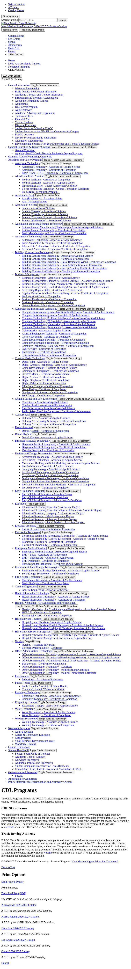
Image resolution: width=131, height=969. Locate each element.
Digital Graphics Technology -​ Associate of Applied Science (54, 364)
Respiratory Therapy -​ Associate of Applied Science (50, 705)
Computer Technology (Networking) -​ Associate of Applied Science (58, 324)
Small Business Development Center (34, 740)
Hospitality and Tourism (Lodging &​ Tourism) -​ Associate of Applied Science (63, 628)
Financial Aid (22, 119)
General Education (25, 150)
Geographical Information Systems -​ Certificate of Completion (55, 481)
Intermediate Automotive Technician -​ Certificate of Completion (56, 246)
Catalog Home (16, 10)
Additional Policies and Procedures (34, 762)
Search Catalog (9, 19)
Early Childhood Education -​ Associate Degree (47, 494)
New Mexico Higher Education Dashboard (95, 861)
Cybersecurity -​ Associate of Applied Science (46, 330)
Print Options (16, 54)
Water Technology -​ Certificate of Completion (46, 715)
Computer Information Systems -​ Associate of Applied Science (55, 315)
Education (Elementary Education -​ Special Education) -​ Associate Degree (62, 510)
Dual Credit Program (26, 106)
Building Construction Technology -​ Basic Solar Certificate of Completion (62, 265)
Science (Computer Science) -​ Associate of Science (49, 217)
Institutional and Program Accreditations (36, 97)
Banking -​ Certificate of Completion (41, 296)
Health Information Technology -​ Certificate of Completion (53, 599)
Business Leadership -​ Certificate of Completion (48, 302)
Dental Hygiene (23, 434)
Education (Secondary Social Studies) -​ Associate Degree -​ (53, 522)
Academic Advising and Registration (35, 113)
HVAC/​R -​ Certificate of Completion (42, 612)
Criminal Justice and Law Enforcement (36, 398)
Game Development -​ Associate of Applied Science (49, 367)
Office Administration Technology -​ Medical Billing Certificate (55, 669)
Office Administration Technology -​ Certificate (47, 666)
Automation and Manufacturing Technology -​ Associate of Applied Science (62, 227)
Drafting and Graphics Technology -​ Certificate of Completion (55, 478)
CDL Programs (23, 737)
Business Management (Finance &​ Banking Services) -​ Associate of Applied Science (67, 280)
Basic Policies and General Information (36, 91)
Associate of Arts (24, 195)
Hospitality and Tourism (28, 618)
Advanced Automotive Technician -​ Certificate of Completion (55, 249)
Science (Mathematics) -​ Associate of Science (46, 220)
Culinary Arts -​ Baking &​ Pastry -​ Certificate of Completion (54, 421)
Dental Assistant (23, 427)
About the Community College (31, 100)
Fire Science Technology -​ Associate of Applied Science (52, 580)
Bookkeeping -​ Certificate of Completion (44, 663)
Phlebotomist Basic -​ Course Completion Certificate (49, 185)
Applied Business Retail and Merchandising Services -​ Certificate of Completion (65, 293)
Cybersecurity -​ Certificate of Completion (44, 348)
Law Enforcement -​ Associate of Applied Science (48, 408)
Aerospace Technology (27, 163)
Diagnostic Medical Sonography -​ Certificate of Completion (54, 447)
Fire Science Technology (28, 576)
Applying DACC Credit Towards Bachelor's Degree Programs (49, 153)
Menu (32, 29)
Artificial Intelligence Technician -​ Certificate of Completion (54, 333)
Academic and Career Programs (25, 159)
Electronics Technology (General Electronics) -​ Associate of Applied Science (63, 538)
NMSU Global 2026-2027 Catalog (20, 916)
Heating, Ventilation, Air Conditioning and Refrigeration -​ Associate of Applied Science (69, 609)
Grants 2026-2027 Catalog (15, 951)
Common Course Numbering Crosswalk (30, 156)
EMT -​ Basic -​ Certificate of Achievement (44, 554)
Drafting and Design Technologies (33, 453)
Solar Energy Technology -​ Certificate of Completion (50, 573)
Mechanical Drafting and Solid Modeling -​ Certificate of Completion (59, 484)
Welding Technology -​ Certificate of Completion (48, 725)
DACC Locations (24, 134)
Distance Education (25, 125)
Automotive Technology (28, 236)
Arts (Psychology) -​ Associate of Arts (42, 198)
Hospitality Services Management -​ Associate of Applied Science (57, 638)
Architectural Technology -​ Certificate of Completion (50, 472)
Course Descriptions (19, 747)
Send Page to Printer (12, 881)
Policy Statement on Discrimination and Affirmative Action (40, 781)
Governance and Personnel (22, 772)
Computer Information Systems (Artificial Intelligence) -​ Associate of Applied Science (68, 312)
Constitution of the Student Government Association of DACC (49, 769)
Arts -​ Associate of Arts (34, 201)
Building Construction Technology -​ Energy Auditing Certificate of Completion (64, 268)
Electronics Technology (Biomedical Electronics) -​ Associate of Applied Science (65, 535)
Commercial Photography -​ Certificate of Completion (50, 370)
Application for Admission (22, 778)
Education (20, 503)
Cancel (5, 962)
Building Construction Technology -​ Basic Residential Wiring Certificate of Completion (69, 261)
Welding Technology (26, 718)
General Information (19, 85)
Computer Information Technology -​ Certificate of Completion (55, 342)
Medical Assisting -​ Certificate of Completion (46, 179)
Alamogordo (15, 44)
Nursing (19, 641)
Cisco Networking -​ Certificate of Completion (46, 336)
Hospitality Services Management (33, 631)
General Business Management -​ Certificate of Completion (53, 305)
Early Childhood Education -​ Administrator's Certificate (52, 500)
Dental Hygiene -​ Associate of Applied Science (47, 437)
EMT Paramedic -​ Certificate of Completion (45, 560)
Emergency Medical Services (30, 548)
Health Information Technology (32, 593)
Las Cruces (14, 38)
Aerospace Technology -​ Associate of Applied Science (51, 166)
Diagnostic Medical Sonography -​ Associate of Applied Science (56, 444)
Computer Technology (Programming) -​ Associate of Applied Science (59, 327)
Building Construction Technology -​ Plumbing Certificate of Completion (61, 271)
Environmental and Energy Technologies (37, 567)
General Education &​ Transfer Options (29, 146)
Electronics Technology (27, 532)
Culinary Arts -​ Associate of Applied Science (46, 418)
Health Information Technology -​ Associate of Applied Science (55, 596)
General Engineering (26, 586)
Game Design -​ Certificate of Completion (44, 389)
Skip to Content (16, 4)
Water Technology (25, 708)
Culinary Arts (22, 414)
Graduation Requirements (29, 140)
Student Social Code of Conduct (32, 753)
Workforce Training (25, 743)
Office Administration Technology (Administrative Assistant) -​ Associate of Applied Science (71, 654)
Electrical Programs (25, 525)
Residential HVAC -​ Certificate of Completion (47, 615)
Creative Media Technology (30, 358)
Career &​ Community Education (32, 734)
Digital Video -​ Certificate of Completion (44, 383)
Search (62, 20)
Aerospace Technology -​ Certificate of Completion (49, 169)
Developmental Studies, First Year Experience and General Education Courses (57, 143)
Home (11, 60)
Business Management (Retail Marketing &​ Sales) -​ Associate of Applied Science (65, 287)
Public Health (22, 682)
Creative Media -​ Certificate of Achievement (45, 374)
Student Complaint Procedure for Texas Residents (42, 765)
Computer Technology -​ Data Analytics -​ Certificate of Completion (58, 345)
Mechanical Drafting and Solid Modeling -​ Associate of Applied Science (61, 463)
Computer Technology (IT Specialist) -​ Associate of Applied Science (59, 321)
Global (12, 41)
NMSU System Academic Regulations (35, 137)
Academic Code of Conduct (30, 756)
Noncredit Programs (19, 66)
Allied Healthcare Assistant (29, 176)
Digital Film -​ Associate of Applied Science (45, 361)
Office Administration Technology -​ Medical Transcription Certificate (59, 672)
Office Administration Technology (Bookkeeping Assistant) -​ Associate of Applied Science (70, 657)
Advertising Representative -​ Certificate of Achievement (52, 290)
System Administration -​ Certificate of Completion (49, 355)
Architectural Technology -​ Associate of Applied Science (52, 456)
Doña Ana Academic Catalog (24, 63)
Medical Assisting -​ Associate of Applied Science (48, 182)
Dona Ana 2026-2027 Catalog (17, 928)
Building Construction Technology (33, 252)
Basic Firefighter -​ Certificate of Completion (45, 583)
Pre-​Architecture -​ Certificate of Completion (45, 487)
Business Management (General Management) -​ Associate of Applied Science (63, 283)
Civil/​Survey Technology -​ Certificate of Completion (50, 475)
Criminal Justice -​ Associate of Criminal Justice (47, 405)
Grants (11, 51)
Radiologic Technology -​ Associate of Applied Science (51, 695)
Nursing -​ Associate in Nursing (38, 644)
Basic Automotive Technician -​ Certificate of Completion (52, 243)
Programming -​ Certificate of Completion (44, 352)
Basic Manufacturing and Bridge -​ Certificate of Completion (54, 233)
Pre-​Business (22, 676)
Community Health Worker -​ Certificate (43, 689)
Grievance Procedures (27, 759)
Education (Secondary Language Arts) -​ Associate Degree (53, 513)
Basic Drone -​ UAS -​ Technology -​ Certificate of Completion (55, 172)
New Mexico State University (17, 26)
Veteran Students (24, 122)
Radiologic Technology (27, 692)
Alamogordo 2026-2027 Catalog (19, 905)
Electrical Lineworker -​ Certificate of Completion (48, 529)
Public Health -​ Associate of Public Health (44, 686)
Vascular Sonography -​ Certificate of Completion (48, 450)
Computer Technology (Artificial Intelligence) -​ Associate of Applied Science (63, 318)
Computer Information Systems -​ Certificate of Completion (53, 339)
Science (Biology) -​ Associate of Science (44, 211)
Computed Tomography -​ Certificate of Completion (49, 698)
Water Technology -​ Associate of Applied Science (48, 712)
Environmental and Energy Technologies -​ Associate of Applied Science (60, 570)
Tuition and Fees (24, 116)
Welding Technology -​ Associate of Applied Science (50, 721)
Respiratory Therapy (26, 702)
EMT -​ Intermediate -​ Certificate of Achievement (48, 557)
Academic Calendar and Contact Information (39, 94)
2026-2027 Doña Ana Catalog (50, 26)
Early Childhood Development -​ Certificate (45, 497)
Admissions (21, 103)
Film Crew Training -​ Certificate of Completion (47, 386)
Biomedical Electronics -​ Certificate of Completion (49, 541)
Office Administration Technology (33, 651)
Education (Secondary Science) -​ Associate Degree (49, 519)
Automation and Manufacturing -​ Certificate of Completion (53, 230)
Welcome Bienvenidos (27, 88)
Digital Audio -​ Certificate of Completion (44, 377)
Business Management (27, 274)
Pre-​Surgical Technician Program (39, 191)
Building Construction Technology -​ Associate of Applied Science (57, 255)
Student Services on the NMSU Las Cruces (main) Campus (47, 131)
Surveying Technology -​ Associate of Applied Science (51, 469)
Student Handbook (18, 750)
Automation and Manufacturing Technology (38, 223)
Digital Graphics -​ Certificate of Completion (45, 380)
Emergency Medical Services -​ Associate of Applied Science (54, 551)
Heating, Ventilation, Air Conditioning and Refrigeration (45, 602)
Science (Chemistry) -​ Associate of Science (45, 214)
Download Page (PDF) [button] (13, 893)
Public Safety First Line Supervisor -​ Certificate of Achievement (56, 411)
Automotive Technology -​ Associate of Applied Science (52, 239)
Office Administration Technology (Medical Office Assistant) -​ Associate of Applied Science (71, 660)
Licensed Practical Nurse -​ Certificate (42, 647)
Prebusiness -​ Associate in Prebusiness (42, 679)
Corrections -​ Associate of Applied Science (45, 402)
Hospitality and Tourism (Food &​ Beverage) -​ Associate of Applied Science (62, 625)
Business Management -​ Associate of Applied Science (51, 277)
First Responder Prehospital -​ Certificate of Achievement (52, 563)
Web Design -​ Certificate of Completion (43, 395)
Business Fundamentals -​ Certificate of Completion (49, 299)
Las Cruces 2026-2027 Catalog (18, 939)
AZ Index (13, 7)
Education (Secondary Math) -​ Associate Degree (48, 516)
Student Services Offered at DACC (34, 128)
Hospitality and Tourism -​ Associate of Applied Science (51, 622)
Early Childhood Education (30, 490)
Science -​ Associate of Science (38, 208)
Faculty (19, 775)
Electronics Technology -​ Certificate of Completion (49, 544)
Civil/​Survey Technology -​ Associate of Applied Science (52, 459)
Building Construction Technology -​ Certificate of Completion (55, 258)
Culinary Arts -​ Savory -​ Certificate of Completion (49, 424)
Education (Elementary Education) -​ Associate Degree (51, 507)
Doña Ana (13, 48)
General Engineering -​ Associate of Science (45, 589)
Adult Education (24, 731)
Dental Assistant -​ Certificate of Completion (45, 430)
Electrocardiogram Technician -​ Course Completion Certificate (55, 188)
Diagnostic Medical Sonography (32, 440)
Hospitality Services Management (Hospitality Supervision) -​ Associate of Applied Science (70, 634)
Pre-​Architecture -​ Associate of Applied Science (47, 466)
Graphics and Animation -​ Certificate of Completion (50, 392)
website (10, 827)
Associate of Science (26, 204)
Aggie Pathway (23, 109)
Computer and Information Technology (36, 308)
